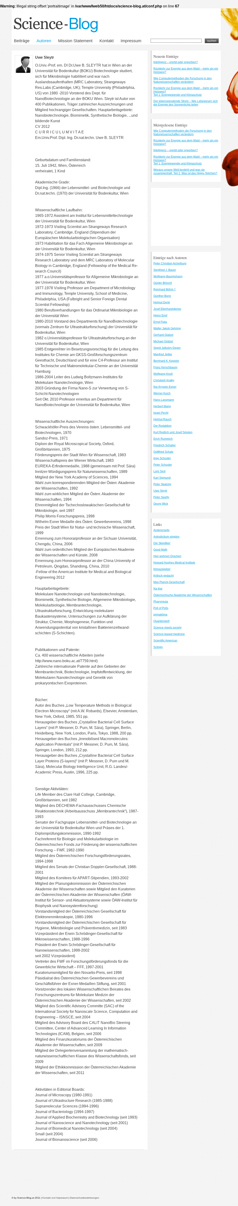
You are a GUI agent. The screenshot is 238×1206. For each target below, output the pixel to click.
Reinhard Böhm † (164, 289)
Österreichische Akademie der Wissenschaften (182, 595)
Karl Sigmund (162, 477)
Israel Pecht (160, 412)
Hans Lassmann (163, 399)
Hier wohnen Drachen (167, 556)
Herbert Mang (162, 406)
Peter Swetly (161, 497)
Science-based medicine (169, 634)
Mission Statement (75, 40)
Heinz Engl (160, 315)
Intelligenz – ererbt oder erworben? (175, 62)
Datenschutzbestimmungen (84, 1197)
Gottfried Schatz (163, 451)
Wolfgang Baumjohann (167, 276)
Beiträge (22, 40)
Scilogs (158, 647)
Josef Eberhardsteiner (167, 309)
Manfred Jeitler (162, 354)
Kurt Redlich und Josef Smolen (172, 432)
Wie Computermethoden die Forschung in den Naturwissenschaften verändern (182, 80)
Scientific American (165, 640)
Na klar (157, 588)
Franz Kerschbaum (165, 367)
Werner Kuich (162, 393)
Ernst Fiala (160, 322)
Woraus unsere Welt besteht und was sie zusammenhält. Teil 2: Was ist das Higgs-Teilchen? (185, 171)
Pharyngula (160, 601)
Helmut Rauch (162, 419)
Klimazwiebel (161, 569)
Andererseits (161, 530)
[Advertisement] (186, 217)
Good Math (160, 549)
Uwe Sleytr (44, 57)
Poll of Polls (160, 608)
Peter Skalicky (162, 484)
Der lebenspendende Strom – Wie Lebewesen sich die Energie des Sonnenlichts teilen (185, 102)
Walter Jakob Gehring (167, 328)
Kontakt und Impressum (55, 1197)
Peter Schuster (162, 464)
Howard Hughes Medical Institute (174, 562)
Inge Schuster (162, 458)
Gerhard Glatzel (163, 335)
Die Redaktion (162, 425)
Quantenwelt (161, 621)
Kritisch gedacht (163, 575)
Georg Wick (160, 503)
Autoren (43, 40)
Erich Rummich (163, 438)
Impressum (131, 40)
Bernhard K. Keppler (166, 360)
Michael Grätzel (163, 341)
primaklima (160, 614)
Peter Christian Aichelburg (169, 263)
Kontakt (106, 40)
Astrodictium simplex (166, 536)
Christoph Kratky (163, 380)
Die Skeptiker (161, 543)
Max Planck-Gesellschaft (169, 582)
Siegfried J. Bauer (164, 270)
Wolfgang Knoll (163, 373)
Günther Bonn (162, 296)
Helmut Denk (161, 302)
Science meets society (167, 627)
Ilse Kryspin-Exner (164, 386)
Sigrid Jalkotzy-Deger (167, 348)
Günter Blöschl (162, 283)
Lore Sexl (159, 471)
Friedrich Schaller (164, 445)
